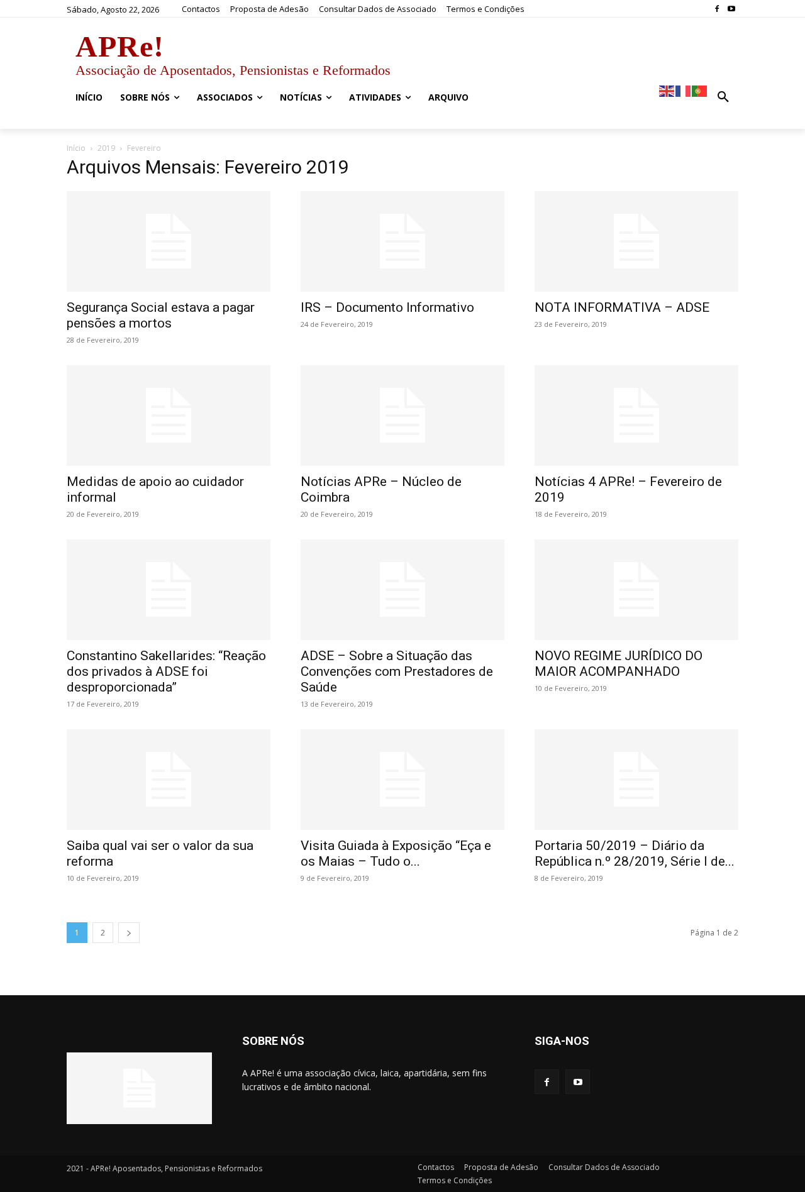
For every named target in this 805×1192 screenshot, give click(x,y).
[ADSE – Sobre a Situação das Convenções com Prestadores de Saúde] (402, 589)
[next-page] (129, 932)
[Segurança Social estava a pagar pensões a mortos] (168, 241)
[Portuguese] (700, 90)
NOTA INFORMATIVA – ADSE (622, 307)
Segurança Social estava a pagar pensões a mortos (161, 315)
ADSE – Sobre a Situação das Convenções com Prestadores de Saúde (397, 671)
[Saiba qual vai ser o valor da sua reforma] (168, 779)
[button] (723, 97)
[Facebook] (716, 9)
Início (76, 148)
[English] (667, 90)
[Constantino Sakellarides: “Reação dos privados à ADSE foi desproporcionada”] (168, 589)
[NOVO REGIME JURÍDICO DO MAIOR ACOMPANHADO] (636, 589)
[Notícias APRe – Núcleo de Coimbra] (402, 415)
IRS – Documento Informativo (387, 307)
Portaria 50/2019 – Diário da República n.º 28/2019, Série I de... (635, 853)
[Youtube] (731, 9)
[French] (683, 90)
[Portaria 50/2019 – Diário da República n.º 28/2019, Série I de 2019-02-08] (636, 779)
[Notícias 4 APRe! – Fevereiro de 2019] (636, 415)
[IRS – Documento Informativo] (402, 241)
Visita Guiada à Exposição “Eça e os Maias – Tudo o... (396, 853)
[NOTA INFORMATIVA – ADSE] (636, 241)
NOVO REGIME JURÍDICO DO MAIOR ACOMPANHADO (618, 663)
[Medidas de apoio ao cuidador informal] (168, 415)
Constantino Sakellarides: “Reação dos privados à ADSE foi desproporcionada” (166, 671)
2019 (106, 148)
